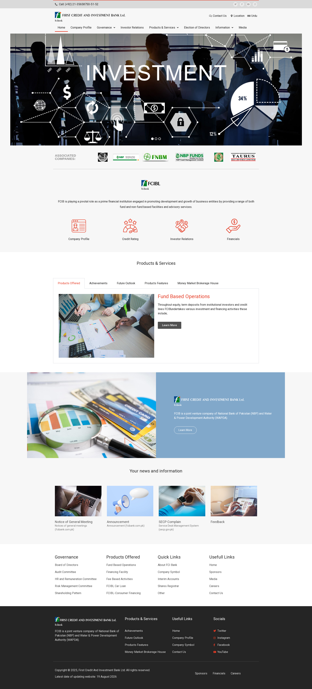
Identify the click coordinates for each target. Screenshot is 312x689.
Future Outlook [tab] (126, 283)
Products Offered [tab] (69, 283)
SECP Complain (170, 522)
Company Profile (81, 27)
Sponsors (201, 673)
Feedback (218, 522)
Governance (104, 27)
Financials (219, 673)
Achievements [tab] (98, 283)
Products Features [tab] (156, 283)
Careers (236, 673)
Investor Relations (132, 27)
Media (243, 27)
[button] (106, 27)
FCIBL (154, 183)
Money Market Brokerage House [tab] (197, 283)
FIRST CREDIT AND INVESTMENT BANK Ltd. (94, 15)
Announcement (118, 522)
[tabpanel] (156, 326)
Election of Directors (197, 27)
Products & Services (162, 27)
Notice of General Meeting (73, 522)
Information (222, 27)
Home (61, 27)
